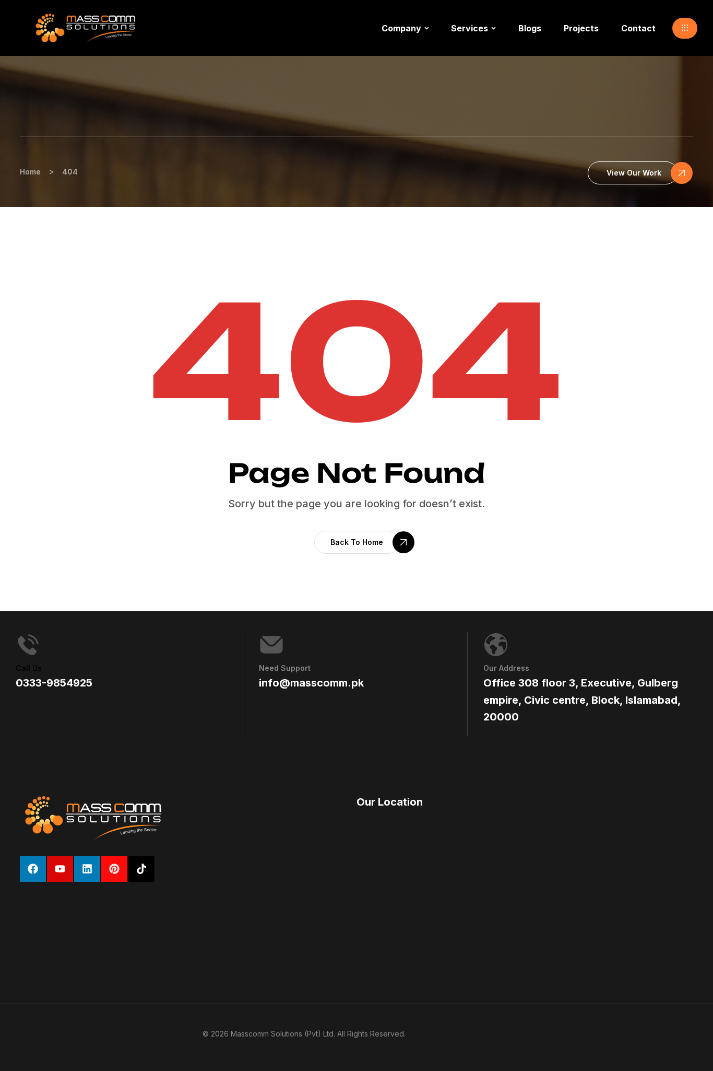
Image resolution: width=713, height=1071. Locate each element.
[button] (684, 28)
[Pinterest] (114, 869)
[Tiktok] (141, 869)
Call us (29, 667)
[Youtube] (60, 869)
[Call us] (28, 644)
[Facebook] (33, 869)
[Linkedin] (87, 869)
